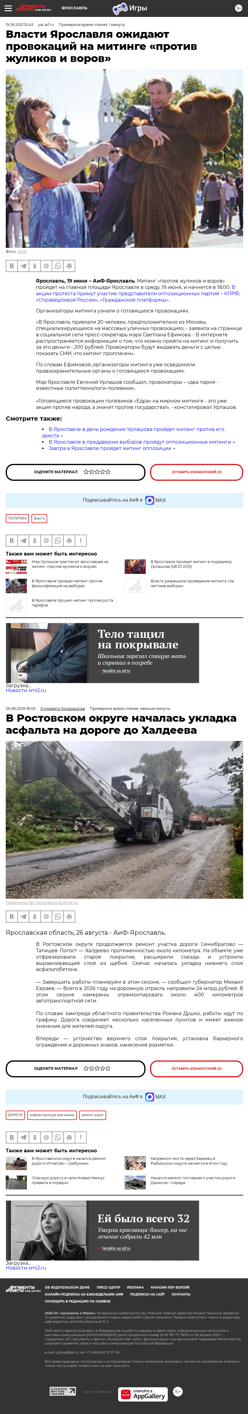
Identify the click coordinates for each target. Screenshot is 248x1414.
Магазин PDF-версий (170, 1287)
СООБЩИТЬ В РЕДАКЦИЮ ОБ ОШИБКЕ (78, 1301)
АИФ (22, 251)
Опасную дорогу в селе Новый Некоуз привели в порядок (68, 1180)
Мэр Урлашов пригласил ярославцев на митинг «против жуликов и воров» (70, 564)
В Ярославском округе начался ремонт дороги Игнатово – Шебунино (69, 1161)
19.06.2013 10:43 (19, 24)
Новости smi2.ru (26, 690)
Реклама (135, 1287)
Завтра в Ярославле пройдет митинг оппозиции (110, 448)
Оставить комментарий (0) (197, 472)
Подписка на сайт (147, 1294)
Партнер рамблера (97, 1391)
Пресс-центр (108, 1287)
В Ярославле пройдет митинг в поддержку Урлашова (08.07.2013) (191, 564)
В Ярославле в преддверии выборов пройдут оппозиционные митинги (140, 442)
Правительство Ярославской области (42, 902)
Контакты (181, 1294)
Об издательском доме (67, 1287)
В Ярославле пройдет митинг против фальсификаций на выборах (67, 583)
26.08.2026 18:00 (21, 708)
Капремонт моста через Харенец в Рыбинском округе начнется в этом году (189, 1161)
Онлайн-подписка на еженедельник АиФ (84, 1294)
